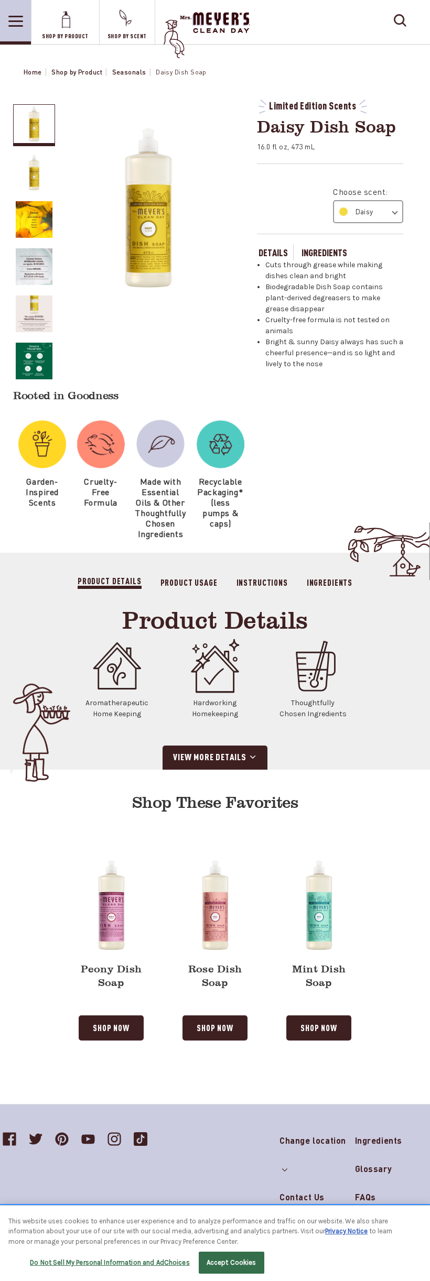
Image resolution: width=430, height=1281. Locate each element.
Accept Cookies (231, 1262)
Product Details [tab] (110, 580)
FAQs (365, 1197)
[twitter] (35, 1139)
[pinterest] (62, 1139)
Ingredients (324, 252)
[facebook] (9, 1139)
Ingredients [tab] (329, 582)
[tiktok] (140, 1139)
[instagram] (114, 1139)
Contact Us (302, 1197)
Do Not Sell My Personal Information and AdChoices (109, 1262)
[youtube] (88, 1139)
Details (273, 252)
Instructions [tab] (262, 582)
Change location (313, 1138)
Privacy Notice (346, 1231)
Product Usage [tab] (189, 582)
